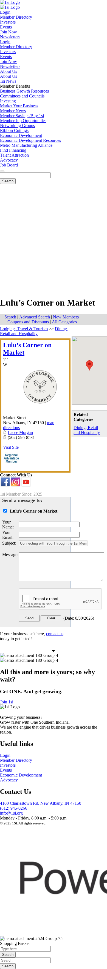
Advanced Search (34, 317)
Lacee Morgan (20, 432)
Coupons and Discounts (28, 322)
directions (11, 427)
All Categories (64, 322)
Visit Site (11, 447)
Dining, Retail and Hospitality (87, 430)
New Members (66, 317)
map (50, 422)
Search (10, 317)
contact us (54, 633)
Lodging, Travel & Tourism (24, 328)
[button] (89, 365)
